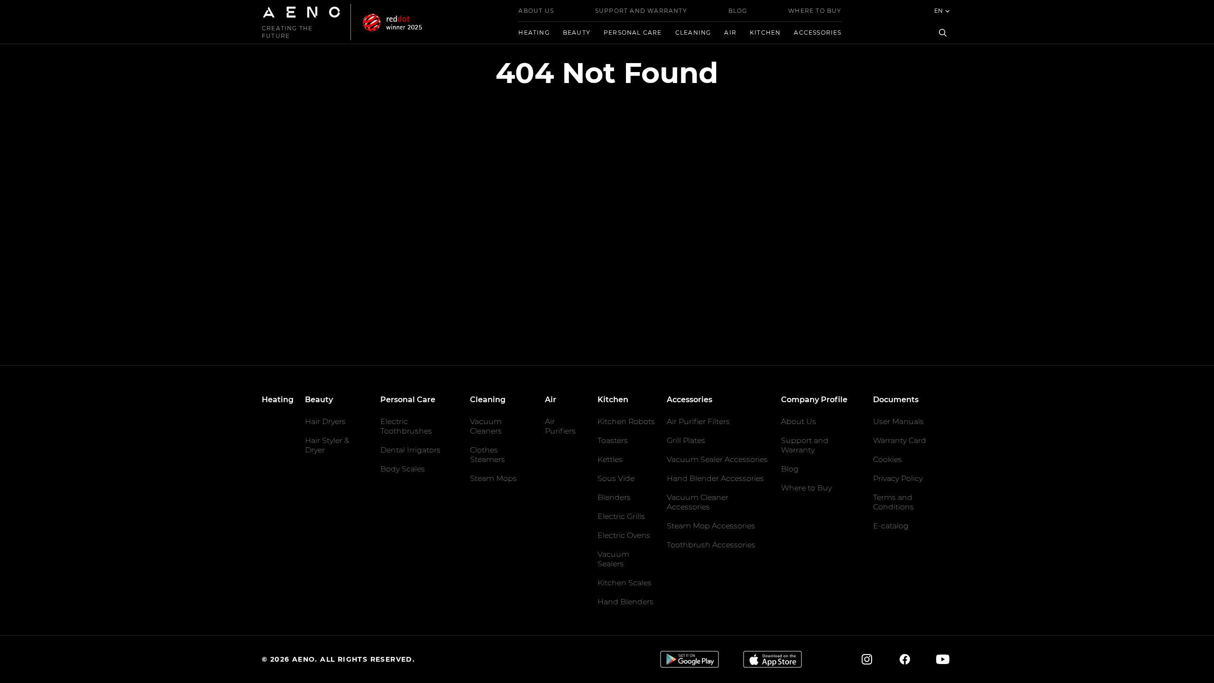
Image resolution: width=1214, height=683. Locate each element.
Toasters (613, 440)
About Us (536, 10)
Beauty (576, 32)
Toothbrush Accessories (711, 544)
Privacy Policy (898, 478)
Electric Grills (621, 516)
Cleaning (693, 32)
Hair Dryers (325, 421)
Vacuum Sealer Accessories (717, 459)
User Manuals (898, 421)
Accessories (817, 32)
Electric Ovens (624, 535)
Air (730, 32)
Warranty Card (899, 440)
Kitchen (765, 32)
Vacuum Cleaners (486, 426)
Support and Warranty (641, 10)
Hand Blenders (625, 601)
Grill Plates (686, 440)
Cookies (887, 459)
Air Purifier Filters (698, 421)
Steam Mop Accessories (711, 525)
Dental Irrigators (410, 449)
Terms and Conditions (893, 502)
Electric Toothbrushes (406, 426)
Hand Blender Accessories (715, 478)
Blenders (614, 497)
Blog (737, 10)
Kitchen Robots (626, 421)
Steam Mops (493, 478)
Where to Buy (814, 10)
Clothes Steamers (487, 454)
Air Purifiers (560, 426)
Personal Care (633, 32)
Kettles (610, 459)
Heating (533, 32)
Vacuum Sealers (613, 559)
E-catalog (891, 525)
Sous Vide (616, 478)
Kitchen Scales (625, 582)
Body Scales (402, 468)
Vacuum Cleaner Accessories (697, 502)
